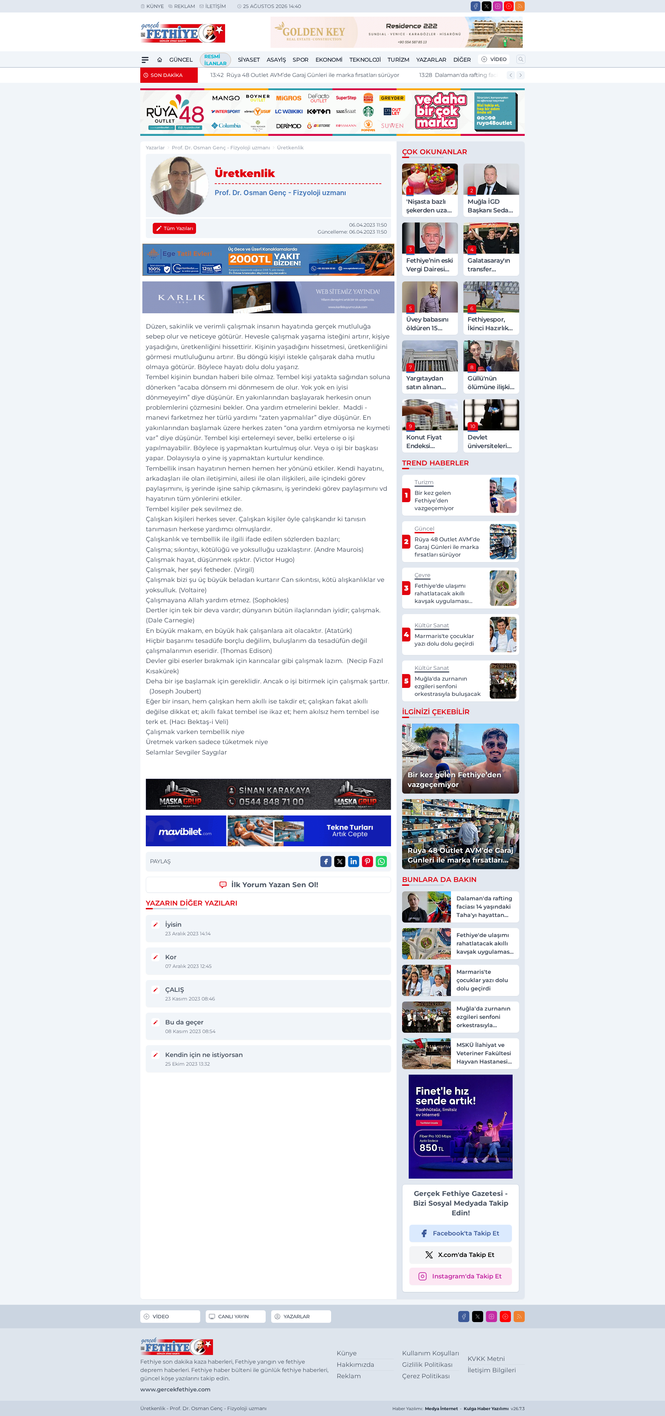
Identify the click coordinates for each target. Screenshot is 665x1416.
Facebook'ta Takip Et (466, 1233)
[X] (486, 6)
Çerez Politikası (426, 1376)
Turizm (398, 59)
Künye (155, 6)
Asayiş (276, 59)
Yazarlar (431, 59)
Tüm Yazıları (178, 228)
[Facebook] (475, 6)
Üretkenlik (290, 148)
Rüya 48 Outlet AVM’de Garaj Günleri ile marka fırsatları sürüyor (297, 75)
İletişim (215, 6)
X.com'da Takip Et (466, 1255)
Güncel (181, 59)
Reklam (184, 6)
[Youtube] (509, 6)
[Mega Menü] (145, 60)
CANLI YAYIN (233, 1316)
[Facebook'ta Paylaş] (325, 861)
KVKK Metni (486, 1359)
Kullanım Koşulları (430, 1353)
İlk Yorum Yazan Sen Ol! (274, 885)
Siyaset (249, 59)
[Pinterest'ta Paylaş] (367, 861)
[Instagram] (498, 6)
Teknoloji (365, 59)
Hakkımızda (355, 1365)
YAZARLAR (297, 1316)
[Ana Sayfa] (159, 60)
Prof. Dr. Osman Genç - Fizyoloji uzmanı (221, 148)
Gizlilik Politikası (427, 1365)
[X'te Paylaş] (339, 861)
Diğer (462, 59)
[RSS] (520, 6)
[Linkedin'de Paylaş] (353, 861)
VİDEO (498, 59)
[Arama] (520, 59)
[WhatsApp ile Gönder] (381, 861)
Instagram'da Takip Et (467, 1276)
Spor (300, 59)
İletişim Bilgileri (492, 1370)
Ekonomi (329, 59)
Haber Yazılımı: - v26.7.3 (458, 1408)
